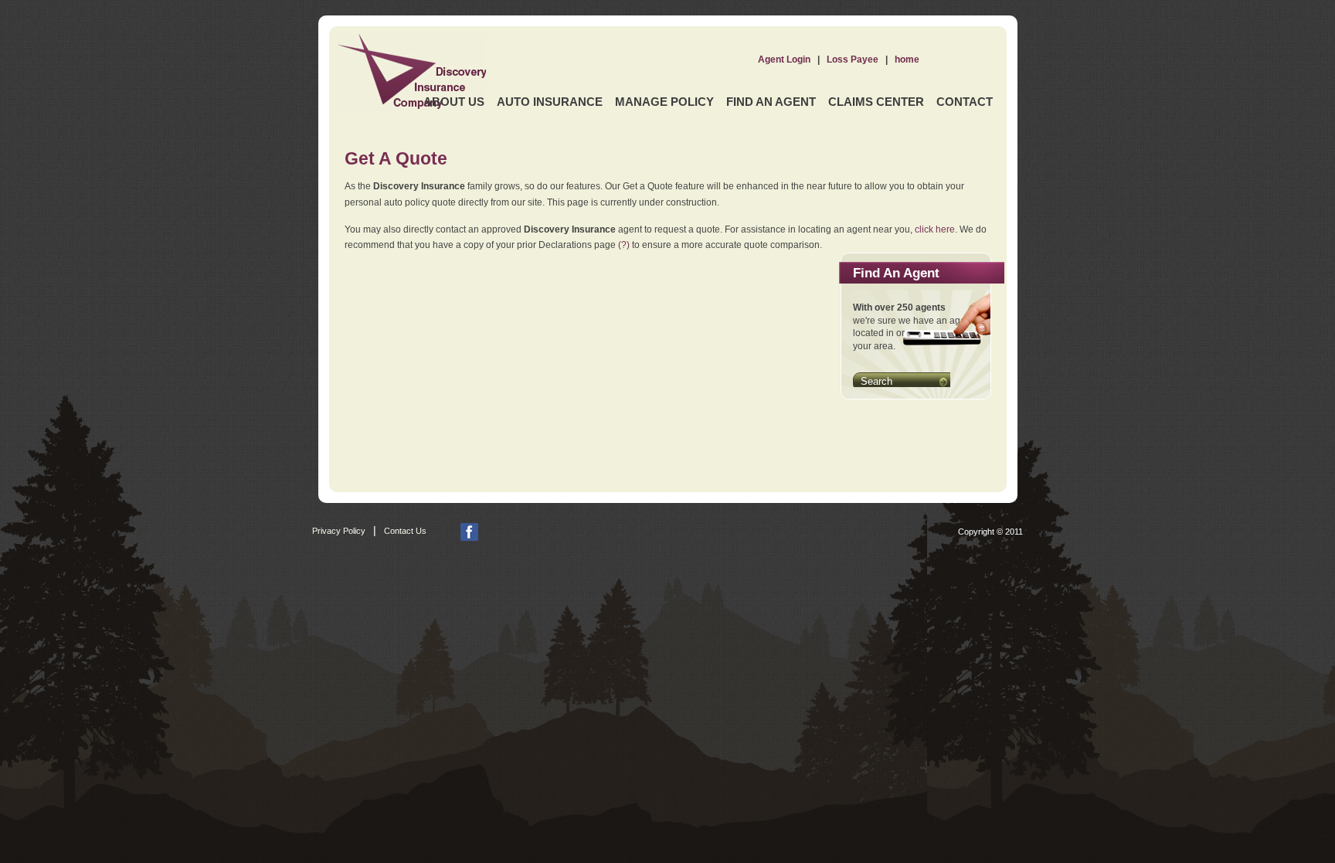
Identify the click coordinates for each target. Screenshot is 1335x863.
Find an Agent (771, 101)
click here (935, 229)
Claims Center (876, 101)
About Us (453, 101)
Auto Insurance (550, 101)
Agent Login (784, 59)
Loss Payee (852, 59)
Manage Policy (664, 101)
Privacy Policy (338, 530)
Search (876, 381)
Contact (964, 101)
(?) (624, 245)
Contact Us (405, 530)
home (907, 59)
